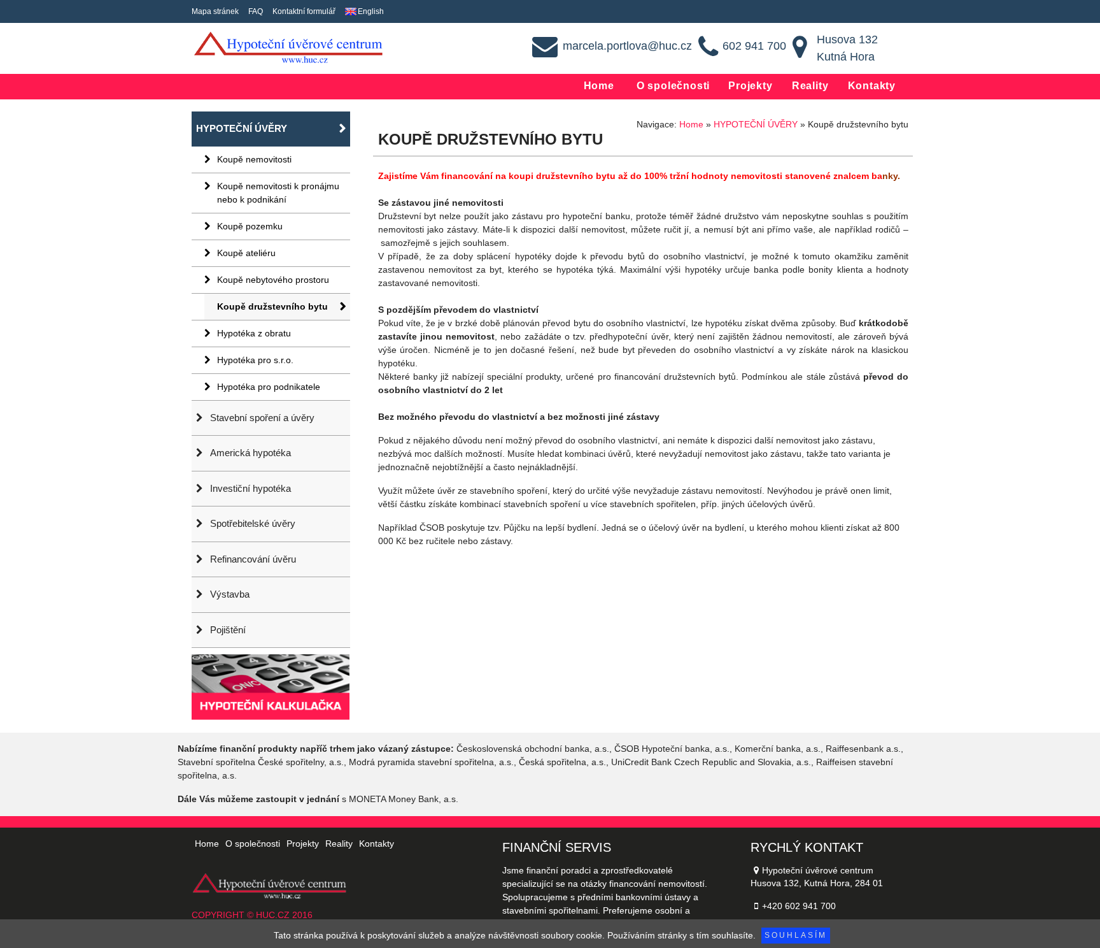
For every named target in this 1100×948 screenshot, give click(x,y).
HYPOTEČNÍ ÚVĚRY (241, 128)
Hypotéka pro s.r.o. (255, 360)
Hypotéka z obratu (254, 333)
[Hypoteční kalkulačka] (270, 683)
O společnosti (673, 85)
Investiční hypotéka (250, 488)
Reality (810, 85)
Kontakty (872, 85)
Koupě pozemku (250, 226)
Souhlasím (796, 935)
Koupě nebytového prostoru (273, 280)
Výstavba (230, 594)
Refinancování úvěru (253, 559)
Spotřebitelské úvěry (252, 523)
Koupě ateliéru (246, 253)
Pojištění (228, 629)
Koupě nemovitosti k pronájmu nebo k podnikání (278, 193)
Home (599, 85)
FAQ (255, 11)
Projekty (750, 85)
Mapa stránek (215, 11)
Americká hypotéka (250, 452)
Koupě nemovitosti (254, 159)
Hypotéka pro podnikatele (268, 387)
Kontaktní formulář (303, 11)
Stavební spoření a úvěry (262, 417)
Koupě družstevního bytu (272, 306)
